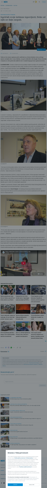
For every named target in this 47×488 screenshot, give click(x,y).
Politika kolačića (29, 458)
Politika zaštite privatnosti (20, 458)
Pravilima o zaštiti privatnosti (25, 466)
